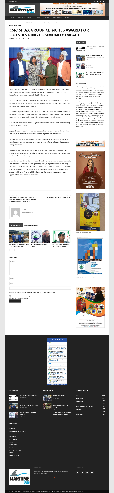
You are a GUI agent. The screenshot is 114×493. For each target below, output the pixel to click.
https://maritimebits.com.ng (27, 212)
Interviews (21, 18)
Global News (13, 434)
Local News (21, 23)
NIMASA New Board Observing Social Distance (61, 396)
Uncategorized (14, 455)
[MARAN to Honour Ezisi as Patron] (40, 236)
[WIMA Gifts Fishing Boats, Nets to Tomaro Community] (19, 236)
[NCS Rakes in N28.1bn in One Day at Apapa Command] (61, 236)
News (29, 18)
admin (12, 38)
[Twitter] (97, 1)
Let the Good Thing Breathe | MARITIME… (56, 348)
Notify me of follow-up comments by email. (22, 296)
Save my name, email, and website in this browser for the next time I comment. (33, 292)
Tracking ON (62, 384)
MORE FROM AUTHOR (31, 225)
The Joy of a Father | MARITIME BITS (56, 356)
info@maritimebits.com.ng (48, 477)
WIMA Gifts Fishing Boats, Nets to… (56, 344)
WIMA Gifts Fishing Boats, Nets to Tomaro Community (95, 56)
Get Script (52, 384)
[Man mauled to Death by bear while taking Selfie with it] (47, 406)
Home (13, 18)
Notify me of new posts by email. (19, 298)
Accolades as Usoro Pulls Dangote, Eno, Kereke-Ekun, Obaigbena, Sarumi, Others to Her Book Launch (23, 199)
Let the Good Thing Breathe (95, 47)
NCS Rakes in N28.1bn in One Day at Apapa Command (94, 73)
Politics (37, 18)
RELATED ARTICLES (16, 225)
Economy (46, 18)
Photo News (13, 445)
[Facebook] (94, 1)
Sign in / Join (13, 1)
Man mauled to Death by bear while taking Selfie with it (61, 405)
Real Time (57, 384)
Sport (11, 453)
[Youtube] (103, 1)
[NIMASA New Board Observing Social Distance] (47, 398)
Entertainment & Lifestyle (61, 18)
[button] (102, 18)
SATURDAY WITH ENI (15, 450)
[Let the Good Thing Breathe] (80, 49)
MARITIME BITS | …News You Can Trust (57, 360)
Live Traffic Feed (57, 340)
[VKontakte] (100, 1)
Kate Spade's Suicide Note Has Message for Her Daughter (62, 413)
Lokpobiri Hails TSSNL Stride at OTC (58, 198)
